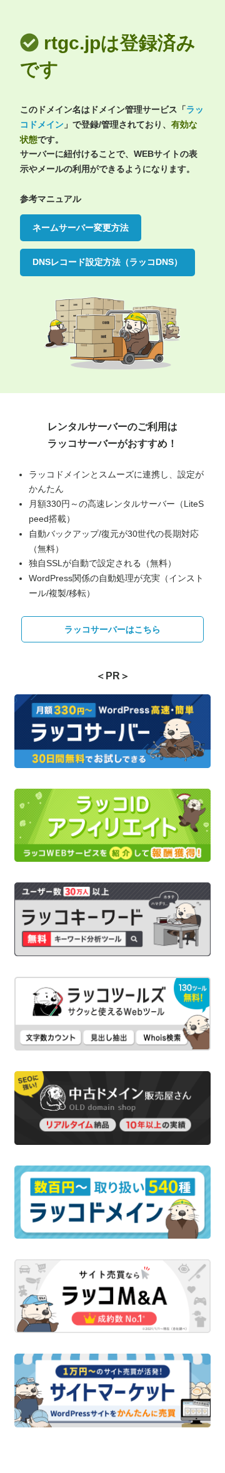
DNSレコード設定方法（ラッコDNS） (107, 262)
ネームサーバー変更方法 (80, 227)
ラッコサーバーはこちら (112, 629)
